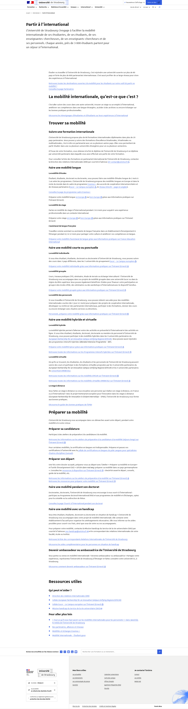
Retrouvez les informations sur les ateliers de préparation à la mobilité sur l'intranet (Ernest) (88, 478)
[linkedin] (72, 652)
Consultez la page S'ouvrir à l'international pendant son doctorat (76, 503)
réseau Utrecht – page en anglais (113, 187)
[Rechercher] (159, 7)
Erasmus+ (91, 184)
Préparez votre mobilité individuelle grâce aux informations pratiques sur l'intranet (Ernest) (88, 266)
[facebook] (61, 652)
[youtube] (68, 652)
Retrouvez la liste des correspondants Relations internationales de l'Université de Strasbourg (88, 539)
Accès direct (134, 7)
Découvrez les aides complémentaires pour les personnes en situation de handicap (84, 544)
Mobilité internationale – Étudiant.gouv (69, 635)
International (86, 7)
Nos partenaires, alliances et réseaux (68, 627)
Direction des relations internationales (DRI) (70, 596)
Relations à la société (58, 7)
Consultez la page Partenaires (61, 89)
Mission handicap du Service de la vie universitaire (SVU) (76, 608)
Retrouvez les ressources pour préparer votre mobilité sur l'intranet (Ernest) (81, 481)
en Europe (80, 197)
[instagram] (65, 652)
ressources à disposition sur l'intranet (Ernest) (81, 470)
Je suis (145, 7)
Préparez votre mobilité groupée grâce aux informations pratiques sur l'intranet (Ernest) (86, 290)
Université (98, 7)
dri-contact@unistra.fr (117, 162)
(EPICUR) (80, 339)
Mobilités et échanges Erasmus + (66, 631)
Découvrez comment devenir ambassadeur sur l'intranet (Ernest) (76, 566)
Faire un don (152, 2)
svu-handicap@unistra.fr (76, 531)
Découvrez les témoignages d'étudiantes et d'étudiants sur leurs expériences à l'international (88, 115)
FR (153, 7)
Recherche (43, 7)
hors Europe (95, 197)
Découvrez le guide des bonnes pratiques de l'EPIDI (70, 404)
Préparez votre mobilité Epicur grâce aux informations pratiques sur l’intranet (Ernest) (85, 347)
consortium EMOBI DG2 (60, 371)
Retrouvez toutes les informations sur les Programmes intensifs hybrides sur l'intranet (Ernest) (89, 352)
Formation (31, 7)
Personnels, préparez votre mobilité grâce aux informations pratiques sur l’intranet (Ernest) (88, 314)
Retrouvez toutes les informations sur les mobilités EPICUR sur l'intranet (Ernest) (83, 376)
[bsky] (76, 652)
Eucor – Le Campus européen (82, 187)
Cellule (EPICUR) (86, 600)
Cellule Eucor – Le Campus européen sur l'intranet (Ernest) (76, 604)
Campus (73, 7)
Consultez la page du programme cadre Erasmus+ (70, 192)
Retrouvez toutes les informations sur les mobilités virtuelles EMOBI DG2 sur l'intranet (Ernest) (88, 381)
